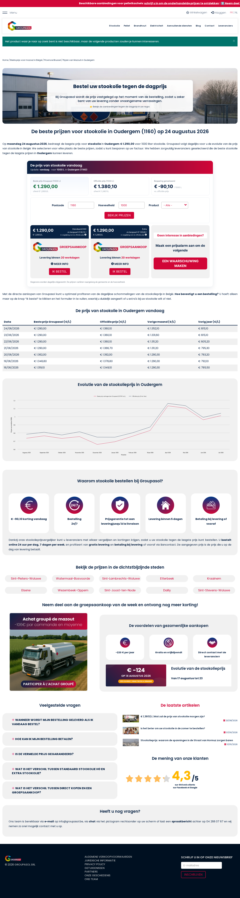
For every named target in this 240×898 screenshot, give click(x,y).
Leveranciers (225, 25)
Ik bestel (59, 271)
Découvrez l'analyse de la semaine (136, 681)
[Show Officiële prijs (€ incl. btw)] (138, 396)
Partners (91, 871)
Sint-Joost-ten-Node (120, 590)
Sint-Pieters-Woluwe (26, 578)
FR (231, 12)
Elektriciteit (156, 25)
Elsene (26, 590)
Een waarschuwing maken (180, 263)
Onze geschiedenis (97, 875)
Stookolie (114, 25)
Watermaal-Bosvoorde (73, 578)
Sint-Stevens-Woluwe (214, 590)
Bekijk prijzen (119, 215)
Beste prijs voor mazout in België (26, 60)
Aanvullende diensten (179, 25)
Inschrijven (193, 875)
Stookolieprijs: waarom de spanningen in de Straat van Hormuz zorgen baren (187, 740)
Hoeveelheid (106, 205)
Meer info (60, 264)
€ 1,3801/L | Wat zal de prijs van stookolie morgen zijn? (173, 716)
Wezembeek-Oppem (73, 590)
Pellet (127, 25)
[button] (234, 41)
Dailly (167, 590)
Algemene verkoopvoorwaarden (108, 857)
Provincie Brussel (52, 60)
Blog (198, 25)
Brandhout (140, 25)
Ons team (91, 879)
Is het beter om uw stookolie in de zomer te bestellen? (173, 728)
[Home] (19, 26)
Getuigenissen (94, 868)
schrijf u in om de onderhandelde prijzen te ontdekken (144, 3)
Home (5, 60)
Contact (209, 25)
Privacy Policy (95, 864)
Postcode (58, 205)
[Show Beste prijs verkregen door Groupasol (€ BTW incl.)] (110, 396)
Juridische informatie (100, 860)
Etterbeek (167, 578)
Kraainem (214, 578)
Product (154, 205)
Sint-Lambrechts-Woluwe (121, 578)
